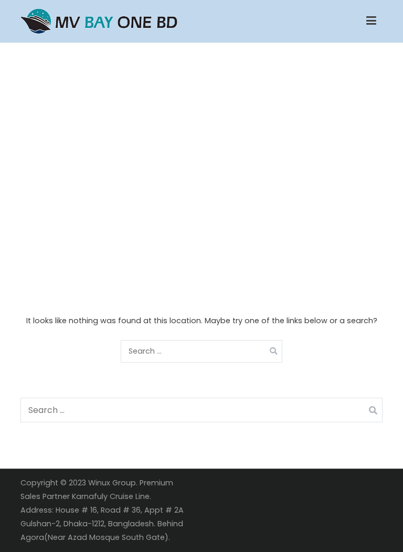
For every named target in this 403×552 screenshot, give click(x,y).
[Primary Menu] (371, 21)
